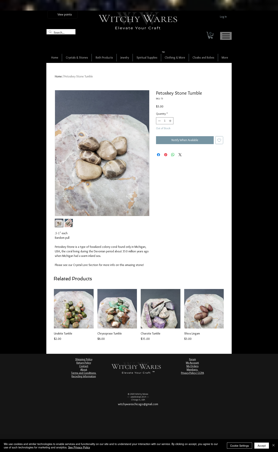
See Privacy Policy (79, 447)
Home (58, 76)
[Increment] (170, 120)
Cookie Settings (239, 445)
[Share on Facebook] (158, 154)
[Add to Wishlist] (219, 140)
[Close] (273, 445)
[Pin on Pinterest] (165, 154)
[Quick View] (74, 309)
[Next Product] (229, 308)
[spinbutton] (164, 120)
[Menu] (226, 36)
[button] (210, 35)
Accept (262, 445)
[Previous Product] (48, 308)
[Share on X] (180, 154)
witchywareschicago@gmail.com (138, 404)
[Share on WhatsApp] (173, 154)
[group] (138, 315)
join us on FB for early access (139, 8)
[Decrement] (159, 120)
